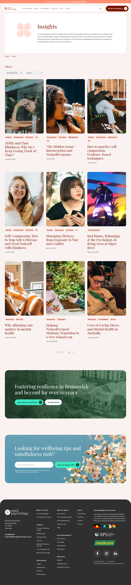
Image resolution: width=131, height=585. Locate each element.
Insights (59, 560)
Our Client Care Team (44, 517)
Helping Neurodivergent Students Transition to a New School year (62, 331)
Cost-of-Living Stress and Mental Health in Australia (103, 329)
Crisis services (61, 524)
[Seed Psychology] (10, 8)
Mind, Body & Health (43, 553)
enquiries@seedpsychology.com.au (18, 537)
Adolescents (41, 567)
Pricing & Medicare (63, 521)
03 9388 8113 (9, 534)
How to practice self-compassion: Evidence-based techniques (102, 152)
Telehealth (60, 542)
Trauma (39, 540)
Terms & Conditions (99, 561)
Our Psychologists (42, 514)
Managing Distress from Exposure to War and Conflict (62, 240)
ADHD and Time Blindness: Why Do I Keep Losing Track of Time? (20, 149)
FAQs (58, 528)
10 (69, 352)
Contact (80, 524)
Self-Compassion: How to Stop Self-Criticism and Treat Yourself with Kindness (21, 242)
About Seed (81, 514)
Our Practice (61, 539)
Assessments (61, 546)
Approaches (61, 514)
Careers (80, 521)
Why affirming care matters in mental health (19, 329)
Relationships (41, 533)
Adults (39, 564)
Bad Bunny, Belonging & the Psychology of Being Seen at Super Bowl (103, 242)
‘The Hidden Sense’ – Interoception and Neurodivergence (61, 150)
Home (7, 56)
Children (39, 571)
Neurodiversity (41, 537)
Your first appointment (64, 517)
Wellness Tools (62, 564)
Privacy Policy (110, 561)
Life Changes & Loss (43, 549)
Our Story (80, 517)
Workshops (60, 549)
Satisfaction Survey (63, 567)
